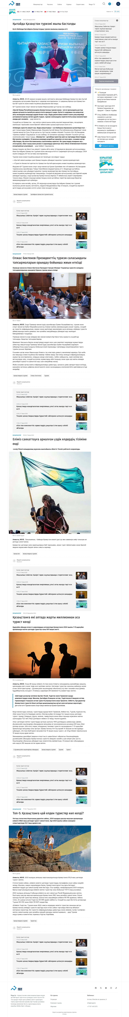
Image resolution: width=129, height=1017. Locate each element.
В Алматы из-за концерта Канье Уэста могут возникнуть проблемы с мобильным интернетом (107, 129)
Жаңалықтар (37, 4)
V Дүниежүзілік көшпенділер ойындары (26, 749)
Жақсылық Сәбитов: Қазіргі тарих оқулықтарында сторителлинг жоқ (105, 28)
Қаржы (68, 4)
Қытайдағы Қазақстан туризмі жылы (42, 194)
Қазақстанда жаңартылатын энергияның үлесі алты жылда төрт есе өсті (106, 39)
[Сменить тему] (110, 3)
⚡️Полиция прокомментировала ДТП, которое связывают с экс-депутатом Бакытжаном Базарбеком (107, 97)
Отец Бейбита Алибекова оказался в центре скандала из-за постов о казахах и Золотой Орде (107, 118)
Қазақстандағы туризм (20, 194)
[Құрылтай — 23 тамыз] (12, 12)
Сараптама (80, 4)
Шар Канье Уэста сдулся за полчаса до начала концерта (106, 139)
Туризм (46, 376)
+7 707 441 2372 (92, 1006)
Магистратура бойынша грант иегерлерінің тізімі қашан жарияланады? (104, 71)
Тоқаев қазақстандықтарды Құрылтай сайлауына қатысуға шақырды (105, 50)
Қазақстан (17, 554)
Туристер (33, 921)
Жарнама (53, 1006)
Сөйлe (59, 4)
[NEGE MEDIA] (14, 3)
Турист (68, 749)
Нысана (50, 4)
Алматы (109, 11)
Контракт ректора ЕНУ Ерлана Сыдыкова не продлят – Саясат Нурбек (107, 108)
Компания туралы (56, 1003)
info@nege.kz (91, 1003)
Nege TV (92, 4)
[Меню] (118, 4)
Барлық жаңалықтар (106, 81)
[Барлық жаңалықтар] (117, 20)
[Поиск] (103, 3)
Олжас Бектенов (36, 376)
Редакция (54, 999)
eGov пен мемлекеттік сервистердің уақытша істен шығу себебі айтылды (105, 60)
